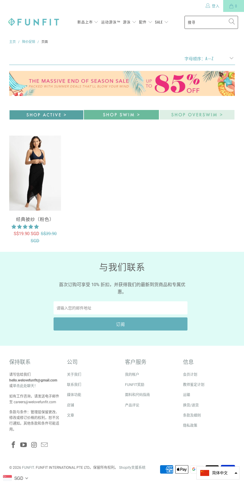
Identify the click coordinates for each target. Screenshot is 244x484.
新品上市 (85, 21)
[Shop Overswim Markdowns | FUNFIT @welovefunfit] (196, 118)
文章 (70, 415)
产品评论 (132, 405)
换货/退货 (191, 405)
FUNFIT (28, 468)
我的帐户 (132, 375)
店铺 (70, 405)
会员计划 (190, 375)
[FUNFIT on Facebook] (13, 445)
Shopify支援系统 (132, 468)
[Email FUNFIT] (44, 445)
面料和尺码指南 (137, 395)
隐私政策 (190, 426)
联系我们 (74, 385)
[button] (25, 226)
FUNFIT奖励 (134, 385)
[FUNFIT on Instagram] (34, 445)
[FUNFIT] (33, 22)
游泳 (127, 21)
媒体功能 (74, 395)
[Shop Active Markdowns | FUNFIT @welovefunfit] (46, 118)
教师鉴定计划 (193, 385)
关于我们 (74, 375)
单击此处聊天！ (25, 386)
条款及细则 (192, 415)
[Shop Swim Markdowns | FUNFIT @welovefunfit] (121, 118)
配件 (143, 21)
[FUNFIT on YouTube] (23, 445)
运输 (186, 395)
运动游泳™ (111, 21)
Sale (159, 21)
